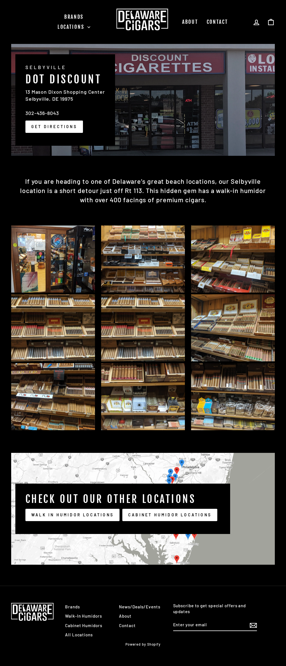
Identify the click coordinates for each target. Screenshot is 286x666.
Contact (217, 22)
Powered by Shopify (143, 644)
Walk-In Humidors (83, 615)
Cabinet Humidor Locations (169, 514)
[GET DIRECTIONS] (143, 100)
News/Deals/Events (139, 606)
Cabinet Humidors (83, 625)
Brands (74, 17)
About (190, 22)
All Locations (79, 634)
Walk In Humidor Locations (72, 514)
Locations (72, 27)
